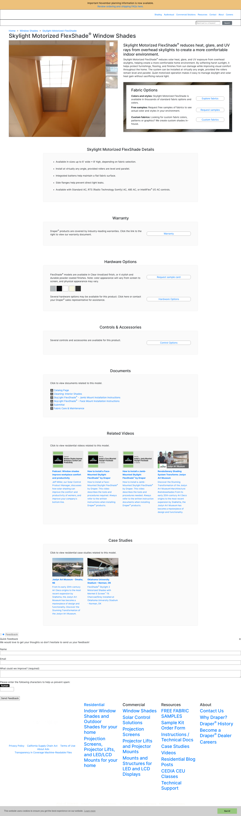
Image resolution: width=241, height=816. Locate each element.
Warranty (169, 233)
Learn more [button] (90, 811)
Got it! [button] (227, 811)
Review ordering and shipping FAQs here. (120, 6)
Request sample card (169, 277)
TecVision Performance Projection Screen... (99, 803)
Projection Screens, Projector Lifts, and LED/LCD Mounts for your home (100, 752)
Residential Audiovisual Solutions (172, 803)
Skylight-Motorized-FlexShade (59, 30)
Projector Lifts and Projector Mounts (137, 746)
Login (190, 22)
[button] (59, 287)
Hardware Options (169, 299)
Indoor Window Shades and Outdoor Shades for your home (100, 721)
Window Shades (29, 30)
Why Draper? (213, 717)
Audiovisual (169, 14)
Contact (212, 14)
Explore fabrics (210, 98)
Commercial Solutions (186, 14)
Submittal (59, 404)
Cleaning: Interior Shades (68, 393)
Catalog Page (61, 390)
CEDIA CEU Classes (173, 773)
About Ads (43, 749)
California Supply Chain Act (42, 745)
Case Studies (175, 746)
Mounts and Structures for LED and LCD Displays (137, 766)
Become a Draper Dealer (216, 732)
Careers (229, 14)
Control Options (169, 342)
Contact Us (212, 710)
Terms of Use (67, 745)
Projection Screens (133, 731)
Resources (202, 14)
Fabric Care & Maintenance (69, 408)
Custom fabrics (210, 119)
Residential (94, 704)
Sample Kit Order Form (173, 725)
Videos (168, 752)
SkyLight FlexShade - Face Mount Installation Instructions (87, 401)
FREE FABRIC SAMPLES (175, 713)
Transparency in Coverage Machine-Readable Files (43, 752)
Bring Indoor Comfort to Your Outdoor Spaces (138, 803)
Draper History (216, 723)
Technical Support (171, 785)
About (221, 14)
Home (12, 30)
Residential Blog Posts (178, 761)
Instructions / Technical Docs (177, 737)
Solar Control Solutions (136, 720)
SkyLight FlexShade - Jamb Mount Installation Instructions (87, 397)
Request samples (210, 110)
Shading (158, 14)
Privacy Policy (16, 745)
